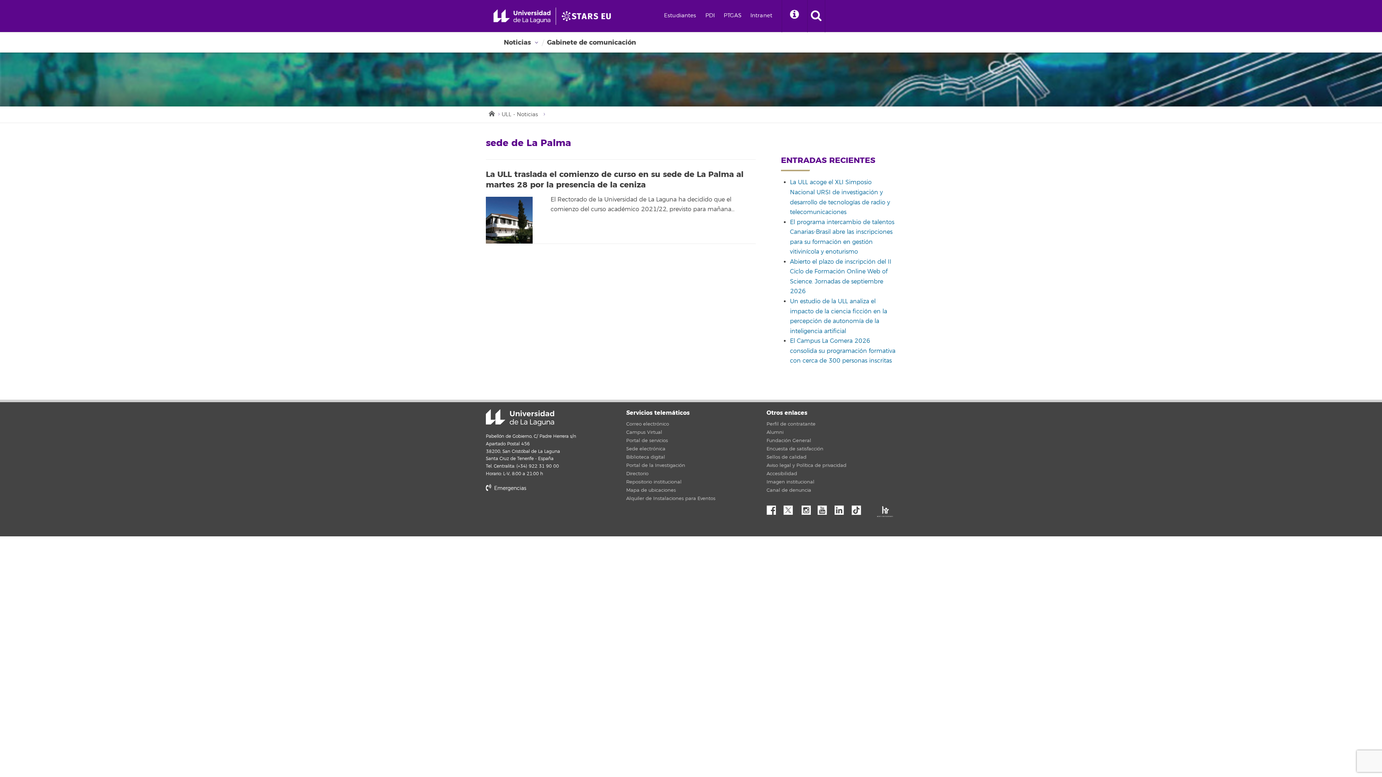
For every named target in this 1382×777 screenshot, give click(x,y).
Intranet (761, 15)
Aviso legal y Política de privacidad (806, 465)
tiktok (858, 508)
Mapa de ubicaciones (651, 490)
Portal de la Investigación (655, 465)
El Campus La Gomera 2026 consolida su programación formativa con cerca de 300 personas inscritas (842, 350)
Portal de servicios (647, 441)
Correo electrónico (647, 424)
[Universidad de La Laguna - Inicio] (524, 16)
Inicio (491, 112)
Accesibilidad (782, 474)
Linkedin (841, 508)
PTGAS (732, 15)
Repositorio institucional (654, 482)
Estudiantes (680, 15)
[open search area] (816, 16)
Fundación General (789, 441)
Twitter (791, 508)
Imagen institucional (790, 482)
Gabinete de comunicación (591, 42)
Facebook (774, 508)
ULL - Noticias (520, 114)
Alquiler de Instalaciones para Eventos (670, 498)
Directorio (637, 474)
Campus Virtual (644, 432)
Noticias (517, 42)
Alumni (775, 432)
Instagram (808, 508)
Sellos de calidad (787, 457)
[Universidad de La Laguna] (588, 16)
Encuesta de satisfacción (795, 449)
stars (540, 513)
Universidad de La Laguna (520, 417)
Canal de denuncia (789, 490)
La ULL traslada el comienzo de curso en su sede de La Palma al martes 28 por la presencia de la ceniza (615, 179)
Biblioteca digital (645, 457)
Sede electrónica (645, 449)
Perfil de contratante (791, 424)
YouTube (824, 508)
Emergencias (509, 488)
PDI (710, 15)
